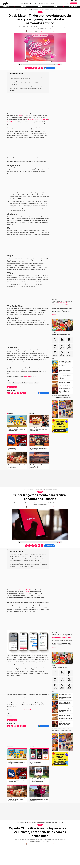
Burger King (31, 119)
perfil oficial (27, 376)
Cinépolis (37, 119)
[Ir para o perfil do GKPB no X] (77, 0)
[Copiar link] (26, 68)
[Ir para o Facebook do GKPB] (75, 0)
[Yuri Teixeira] (26, 31)
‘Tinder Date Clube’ (24, 590)
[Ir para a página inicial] (5, 3)
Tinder (20, 115)
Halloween (40, 6)
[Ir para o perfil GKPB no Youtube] (74, 0)
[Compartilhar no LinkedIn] (32, 68)
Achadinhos (52, 3)
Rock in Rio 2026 (6, 6)
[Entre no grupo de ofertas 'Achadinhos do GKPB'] (60, 426)
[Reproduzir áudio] (19, 64)
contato (18, 0)
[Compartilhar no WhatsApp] (29, 68)
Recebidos (6, 0)
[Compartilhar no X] (35, 68)
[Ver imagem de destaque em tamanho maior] (40, 47)
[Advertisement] (28, 103)
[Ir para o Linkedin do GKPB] (72, 0)
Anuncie (15, 0)
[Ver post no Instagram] (55, 404)
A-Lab (25, 123)
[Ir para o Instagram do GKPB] (70, 0)
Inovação (20, 9)
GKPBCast (46, 3)
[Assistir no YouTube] (62, 325)
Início (22, 3)
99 (8, 121)
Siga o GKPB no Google (50, 67)
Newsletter (11, 0)
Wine (14, 121)
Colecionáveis (23, 6)
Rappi (10, 121)
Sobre (3, 0)
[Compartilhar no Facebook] (39, 68)
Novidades (55, 6)
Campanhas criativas (73, 6)
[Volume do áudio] (57, 64)
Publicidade (26, 3)
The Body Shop (44, 119)
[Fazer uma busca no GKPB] (68, 3)
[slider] (38, 64)
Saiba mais (54, 314)
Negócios (31, 3)
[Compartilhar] (42, 68)
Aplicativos (25, 9)
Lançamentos (40, 3)
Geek (36, 3)
